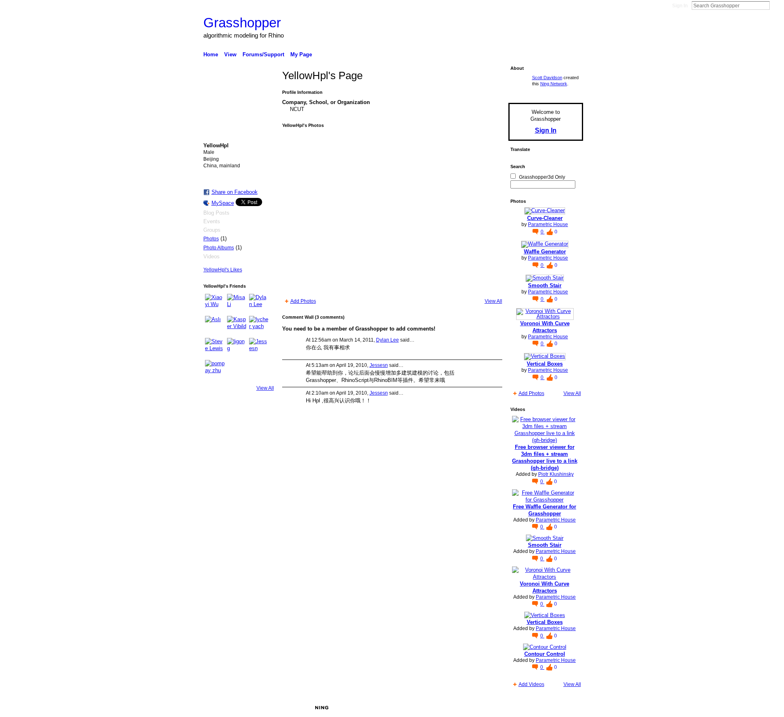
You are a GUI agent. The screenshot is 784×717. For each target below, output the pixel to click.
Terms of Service (564, 707)
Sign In (680, 6)
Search (776, 5)
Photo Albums (218, 248)
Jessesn (379, 365)
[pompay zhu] (215, 370)
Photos (211, 239)
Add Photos (303, 301)
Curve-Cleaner (545, 218)
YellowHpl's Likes (222, 270)
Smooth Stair (544, 285)
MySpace (223, 203)
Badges (490, 707)
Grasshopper (242, 22)
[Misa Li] (237, 303)
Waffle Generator (545, 252)
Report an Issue (522, 707)
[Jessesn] (259, 347)
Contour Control (544, 654)
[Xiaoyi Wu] (215, 303)
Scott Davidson (547, 77)
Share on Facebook (235, 192)
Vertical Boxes (545, 364)
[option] (392, 213)
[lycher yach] (259, 325)
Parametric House (548, 224)
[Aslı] (215, 325)
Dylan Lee (387, 340)
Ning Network (553, 83)
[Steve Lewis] (215, 347)
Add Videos (531, 684)
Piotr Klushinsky (556, 474)
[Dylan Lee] (259, 303)
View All (265, 388)
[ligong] (237, 347)
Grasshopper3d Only (542, 177)
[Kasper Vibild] (237, 325)
